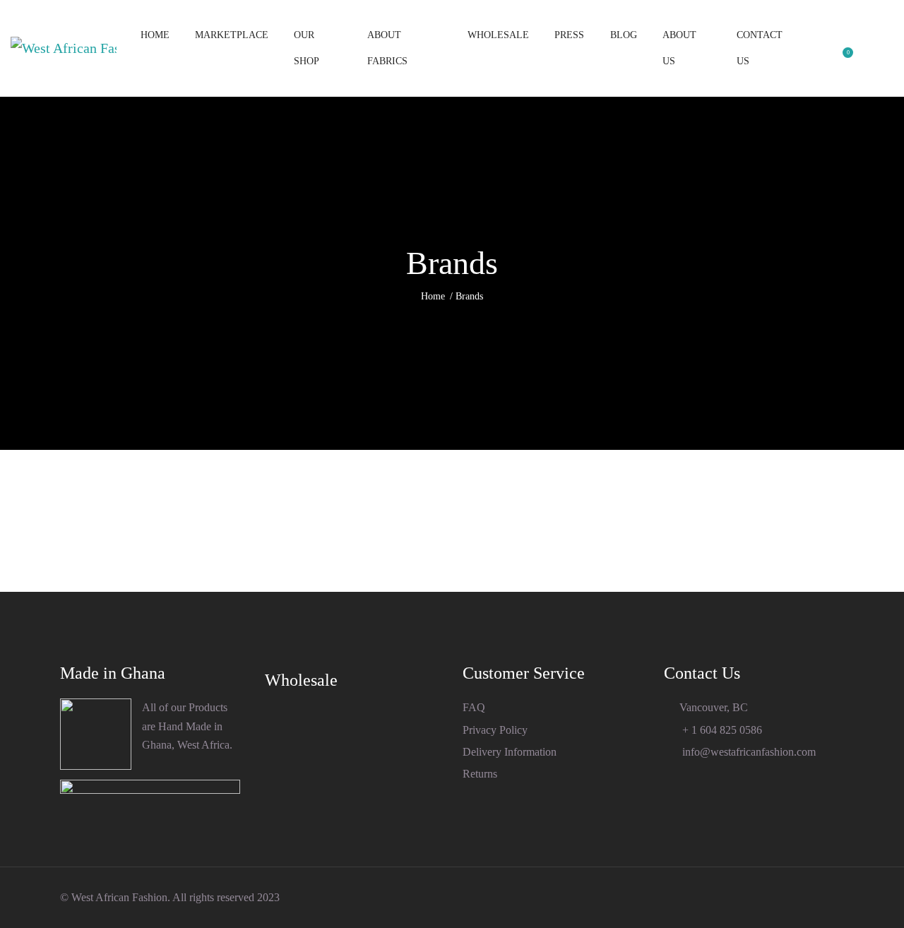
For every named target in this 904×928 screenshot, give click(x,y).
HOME (155, 35)
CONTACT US (760, 48)
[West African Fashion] (64, 48)
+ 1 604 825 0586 (720, 730)
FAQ (474, 707)
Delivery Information (510, 752)
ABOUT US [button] (679, 48)
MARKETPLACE (231, 35)
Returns (480, 774)
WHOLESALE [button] (498, 35)
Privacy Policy (495, 730)
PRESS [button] (569, 35)
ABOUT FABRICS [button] (387, 48)
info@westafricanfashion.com (747, 752)
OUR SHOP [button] (306, 48)
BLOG (623, 35)
